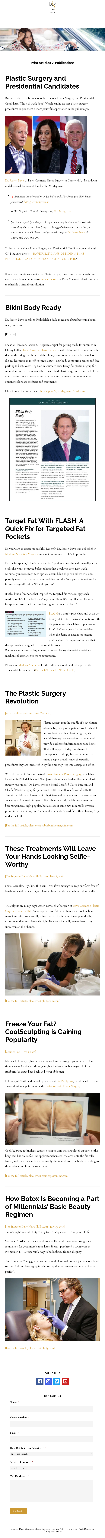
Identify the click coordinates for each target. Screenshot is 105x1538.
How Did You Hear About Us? (28, 1448)
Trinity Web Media (52, 1531)
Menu (52, 13)
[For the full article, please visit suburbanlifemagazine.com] (39, 825)
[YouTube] (65, 1381)
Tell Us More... (19, 1476)
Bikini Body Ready (33, 307)
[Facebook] (39, 1381)
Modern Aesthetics (29, 665)
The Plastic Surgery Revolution (35, 697)
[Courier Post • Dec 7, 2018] (20, 1052)
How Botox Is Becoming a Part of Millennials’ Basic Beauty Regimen (52, 1206)
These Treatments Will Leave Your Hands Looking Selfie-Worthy (50, 856)
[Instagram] (48, 1381)
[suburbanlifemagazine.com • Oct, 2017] (28, 713)
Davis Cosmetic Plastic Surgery (40, 350)
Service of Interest (21, 1462)
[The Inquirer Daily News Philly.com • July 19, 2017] (35, 1226)
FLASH (53, 613)
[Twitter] (56, 1381)
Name (14, 1402)
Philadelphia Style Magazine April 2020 (62, 391)
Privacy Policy (59, 1528)
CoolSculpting (65, 1081)
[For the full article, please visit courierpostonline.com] (36, 1176)
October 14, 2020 (63, 211)
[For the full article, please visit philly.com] (30, 1348)
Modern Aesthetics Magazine (22, 554)
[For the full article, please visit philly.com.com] (32, 1001)
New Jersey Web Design (79, 1528)
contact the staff (48, 279)
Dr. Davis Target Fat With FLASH (55, 670)
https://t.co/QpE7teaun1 (36, 202)
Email (14, 1432)
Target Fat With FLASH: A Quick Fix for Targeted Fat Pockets (45, 528)
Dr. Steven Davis (52, 5)
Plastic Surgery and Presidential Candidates (42, 82)
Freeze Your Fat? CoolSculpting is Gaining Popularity (43, 1031)
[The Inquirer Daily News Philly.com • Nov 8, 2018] (34, 876)
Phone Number (19, 1417)
